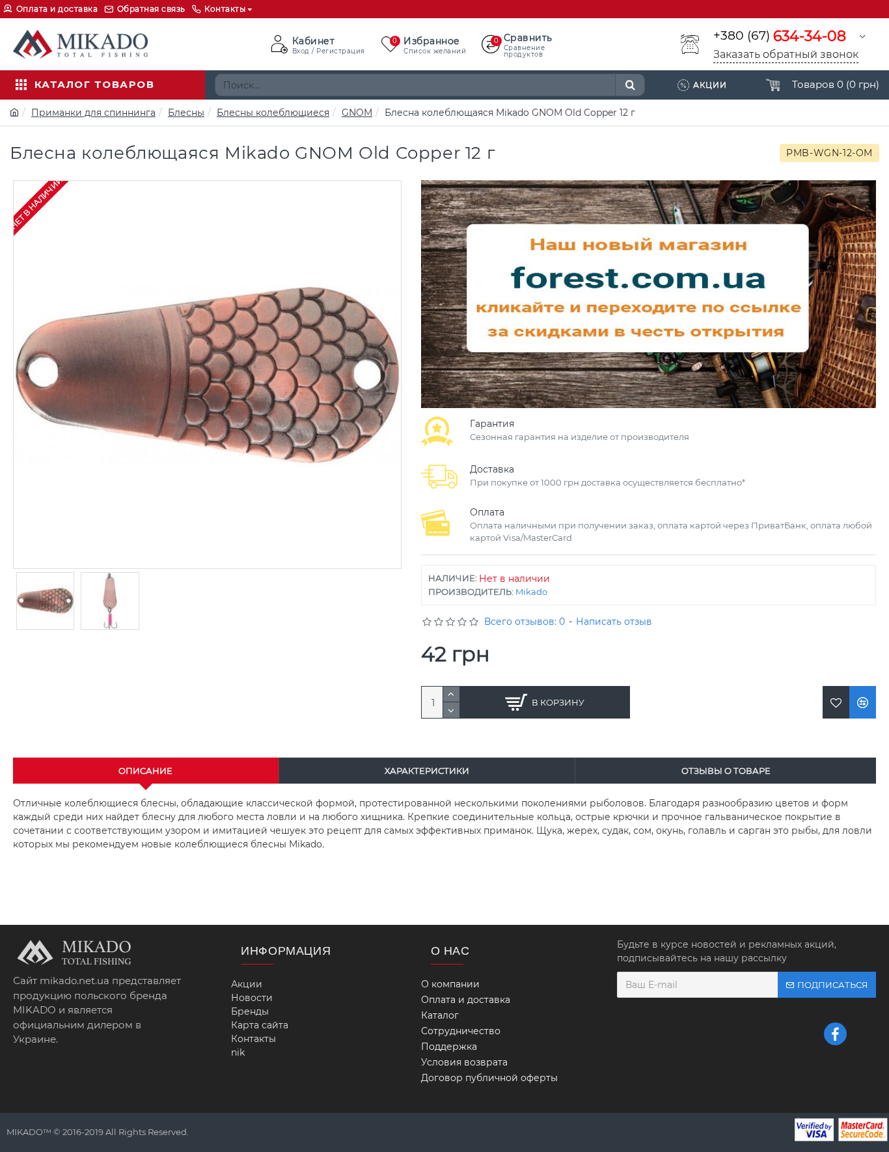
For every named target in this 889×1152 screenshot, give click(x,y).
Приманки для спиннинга (93, 112)
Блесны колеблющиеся (273, 112)
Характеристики (427, 770)
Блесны (186, 112)
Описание (145, 770)
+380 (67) (779, 36)
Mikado (531, 591)
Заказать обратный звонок (785, 54)
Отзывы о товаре (726, 770)
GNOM (357, 112)
